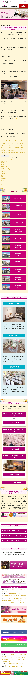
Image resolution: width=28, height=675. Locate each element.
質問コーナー (4, 175)
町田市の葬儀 (4, 171)
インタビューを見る (13, 423)
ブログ (2, 184)
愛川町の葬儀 (4, 162)
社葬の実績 (4, 161)
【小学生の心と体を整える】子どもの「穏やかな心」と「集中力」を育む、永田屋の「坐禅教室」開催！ (13, 659)
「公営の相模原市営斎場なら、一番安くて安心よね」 (13, 152)
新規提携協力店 (5, 178)
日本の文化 (4, 164)
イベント (3, 182)
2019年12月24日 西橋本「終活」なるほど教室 (13, 140)
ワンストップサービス (6, 159)
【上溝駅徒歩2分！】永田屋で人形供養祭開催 (12, 143)
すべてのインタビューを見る (13, 482)
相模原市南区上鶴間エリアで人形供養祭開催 (11, 149)
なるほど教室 (4, 180)
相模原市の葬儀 (5, 168)
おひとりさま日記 (5, 170)
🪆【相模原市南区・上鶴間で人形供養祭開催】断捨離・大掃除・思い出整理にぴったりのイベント (14, 595)
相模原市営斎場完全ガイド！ (8, 150)
